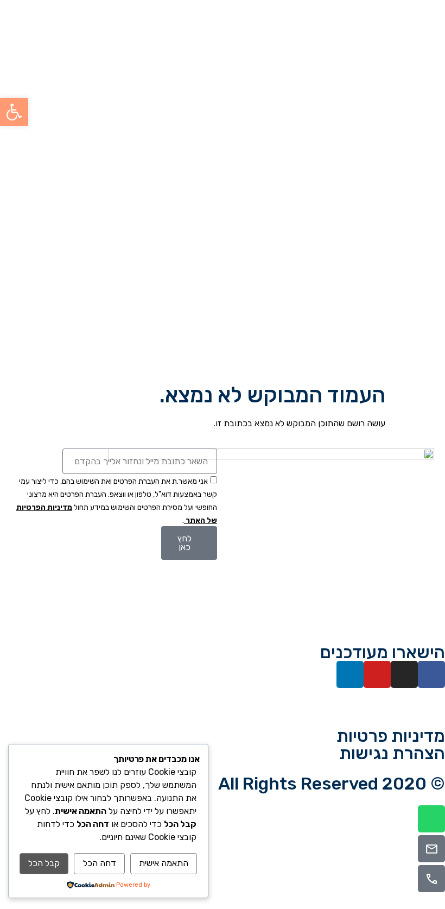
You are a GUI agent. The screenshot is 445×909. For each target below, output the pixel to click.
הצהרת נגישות (392, 753)
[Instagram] (404, 674)
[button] (14, 112)
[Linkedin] (350, 674)
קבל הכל (44, 863)
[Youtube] (377, 674)
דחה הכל (99, 863)
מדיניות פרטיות (390, 735)
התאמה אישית (163, 863)
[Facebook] (431, 674)
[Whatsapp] (431, 818)
